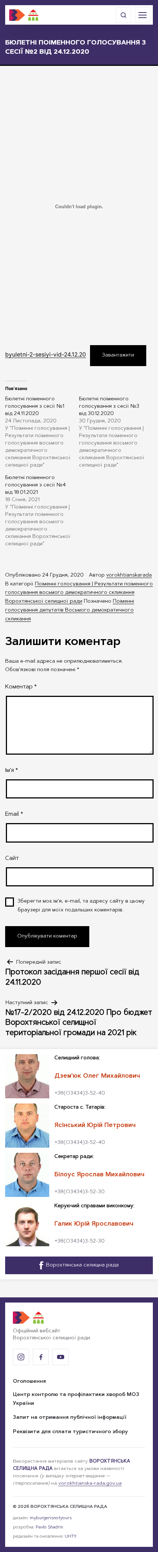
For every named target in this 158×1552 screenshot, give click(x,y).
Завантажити (118, 355)
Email (14, 814)
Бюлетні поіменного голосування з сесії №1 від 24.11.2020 (34, 407)
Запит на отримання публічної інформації (69, 1417)
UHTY (70, 1536)
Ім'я (11, 770)
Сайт (12, 858)
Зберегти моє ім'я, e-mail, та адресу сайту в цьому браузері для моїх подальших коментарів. (81, 906)
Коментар (21, 687)
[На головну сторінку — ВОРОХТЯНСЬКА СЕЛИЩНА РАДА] (24, 15)
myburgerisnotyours (51, 1518)
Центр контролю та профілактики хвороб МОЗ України (76, 1399)
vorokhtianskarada (129, 575)
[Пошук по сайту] (123, 15)
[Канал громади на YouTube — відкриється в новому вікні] (61, 1357)
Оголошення (29, 1381)
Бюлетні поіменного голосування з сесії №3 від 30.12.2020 (109, 407)
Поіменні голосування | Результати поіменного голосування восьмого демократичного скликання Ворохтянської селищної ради (79, 593)
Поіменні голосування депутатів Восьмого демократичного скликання (69, 610)
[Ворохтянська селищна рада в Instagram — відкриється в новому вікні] (21, 1357)
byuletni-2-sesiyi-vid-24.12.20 (45, 354)
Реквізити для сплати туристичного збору (70, 1432)
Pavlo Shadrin (49, 1527)
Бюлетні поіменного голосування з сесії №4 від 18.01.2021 (35, 485)
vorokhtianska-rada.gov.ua (90, 1483)
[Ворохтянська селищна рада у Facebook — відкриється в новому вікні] (41, 1357)
